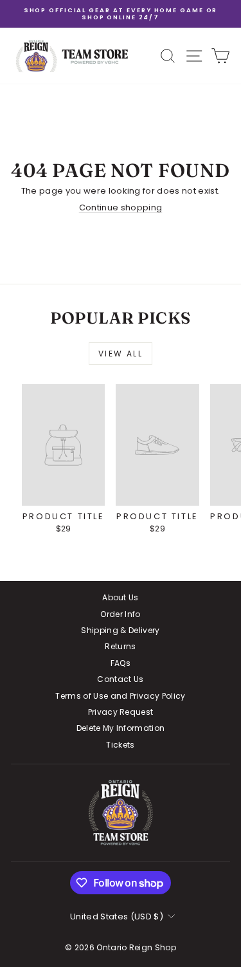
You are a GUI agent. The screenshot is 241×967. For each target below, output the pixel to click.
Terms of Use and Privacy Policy (120, 695)
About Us (120, 597)
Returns (120, 646)
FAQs (120, 663)
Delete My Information (120, 728)
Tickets (120, 744)
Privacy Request (121, 711)
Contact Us (120, 679)
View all (120, 353)
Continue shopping (121, 207)
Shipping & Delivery (120, 630)
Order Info (120, 614)
